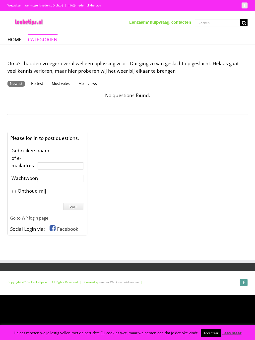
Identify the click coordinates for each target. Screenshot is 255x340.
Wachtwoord (23, 178)
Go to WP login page (29, 218)
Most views (87, 83)
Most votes (61, 83)
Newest (16, 83)
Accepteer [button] (211, 333)
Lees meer (232, 332)
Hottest (37, 83)
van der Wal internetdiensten (119, 282)
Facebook (67, 229)
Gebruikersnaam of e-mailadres (23, 158)
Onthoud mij (31, 191)
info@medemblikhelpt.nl (84, 5)
